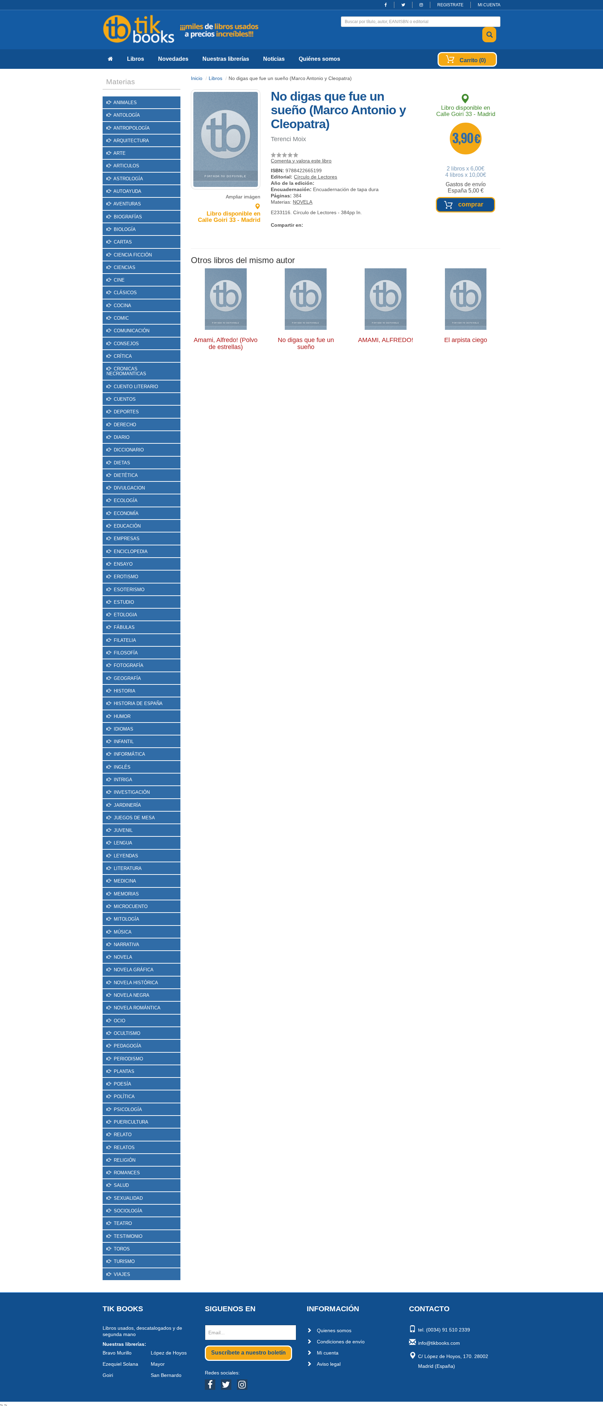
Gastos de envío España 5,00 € (466, 187)
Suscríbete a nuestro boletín (248, 1353)
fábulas (123, 627)
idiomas (122, 729)
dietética (125, 475)
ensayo (122, 564)
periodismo (127, 1058)
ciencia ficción (132, 254)
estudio (123, 602)
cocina (121, 305)
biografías (127, 216)
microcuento (130, 906)
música (122, 932)
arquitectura (130, 140)
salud (120, 1185)
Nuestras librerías (225, 59)
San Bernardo (166, 1375)
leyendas (125, 855)
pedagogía (126, 1045)
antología (126, 115)
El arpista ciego (465, 339)
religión (123, 1160)
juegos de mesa (133, 817)
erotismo (125, 576)
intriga (122, 779)
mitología (125, 919)
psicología (127, 1109)
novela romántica (136, 1007)
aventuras (126, 203)
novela (122, 957)
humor (121, 716)
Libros (135, 59)
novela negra (130, 995)
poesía (121, 1084)
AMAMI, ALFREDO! (385, 339)
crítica (122, 356)
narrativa (125, 944)
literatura (127, 868)
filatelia (124, 640)
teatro (122, 1223)
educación (126, 526)
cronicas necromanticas (126, 371)
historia (123, 691)
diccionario (128, 449)
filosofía (125, 652)
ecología (124, 500)
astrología (127, 178)
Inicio (196, 78)
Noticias (274, 59)
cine (118, 280)
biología (124, 229)
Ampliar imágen (243, 196)
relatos (123, 1147)
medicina (124, 881)
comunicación (130, 330)
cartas (122, 242)
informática (128, 754)
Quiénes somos (319, 59)
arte (119, 153)
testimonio (127, 1236)
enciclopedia (130, 551)
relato (122, 1134)
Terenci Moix (288, 139)
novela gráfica (133, 969)
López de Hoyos (169, 1353)
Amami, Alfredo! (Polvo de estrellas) (226, 343)
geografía (126, 678)
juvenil (122, 830)
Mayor (158, 1364)
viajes (121, 1274)
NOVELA (302, 202)
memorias (125, 894)
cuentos (124, 399)
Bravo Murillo (117, 1353)
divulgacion (128, 488)
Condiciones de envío (341, 1341)
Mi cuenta (327, 1353)
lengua (122, 842)
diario (120, 437)
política (123, 1096)
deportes (125, 411)
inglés (121, 767)
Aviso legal (329, 1364)
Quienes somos (334, 1330)
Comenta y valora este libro (301, 161)
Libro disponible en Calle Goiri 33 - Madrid (229, 216)
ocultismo (126, 1033)
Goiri (108, 1375)
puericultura (130, 1122)
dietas (121, 462)
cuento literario (135, 386)
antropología (131, 128)
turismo (123, 1261)
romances (126, 1172)
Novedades (173, 59)
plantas (123, 1071)
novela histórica (135, 982)
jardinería (126, 805)
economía (125, 513)
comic (120, 318)
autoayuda (126, 191)
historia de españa (137, 703)
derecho (124, 424)
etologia (124, 614)
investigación (131, 792)
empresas (126, 538)
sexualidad (127, 1198)
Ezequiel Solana (120, 1364)
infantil (123, 741)
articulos (125, 165)
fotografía (127, 665)
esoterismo (128, 589)
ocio (118, 1020)
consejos (125, 343)
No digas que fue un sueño (306, 343)
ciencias (123, 267)
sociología (127, 1210)
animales (124, 102)
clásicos (124, 292)
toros (121, 1248)
